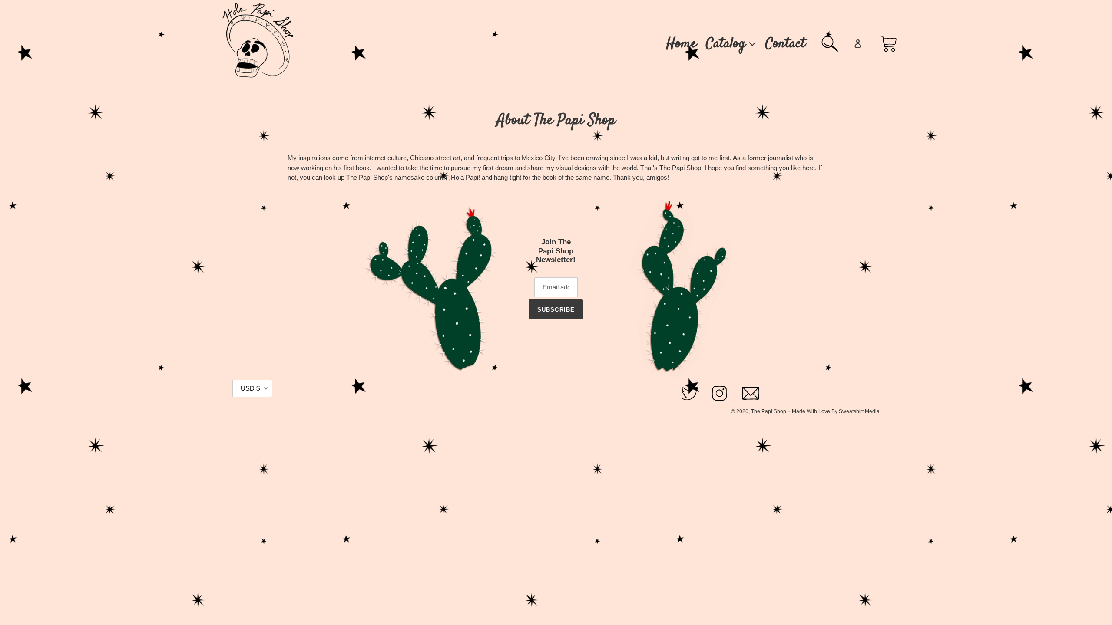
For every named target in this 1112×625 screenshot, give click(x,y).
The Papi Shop (768, 411)
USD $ (250, 388)
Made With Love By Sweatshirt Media (836, 411)
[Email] (750, 401)
